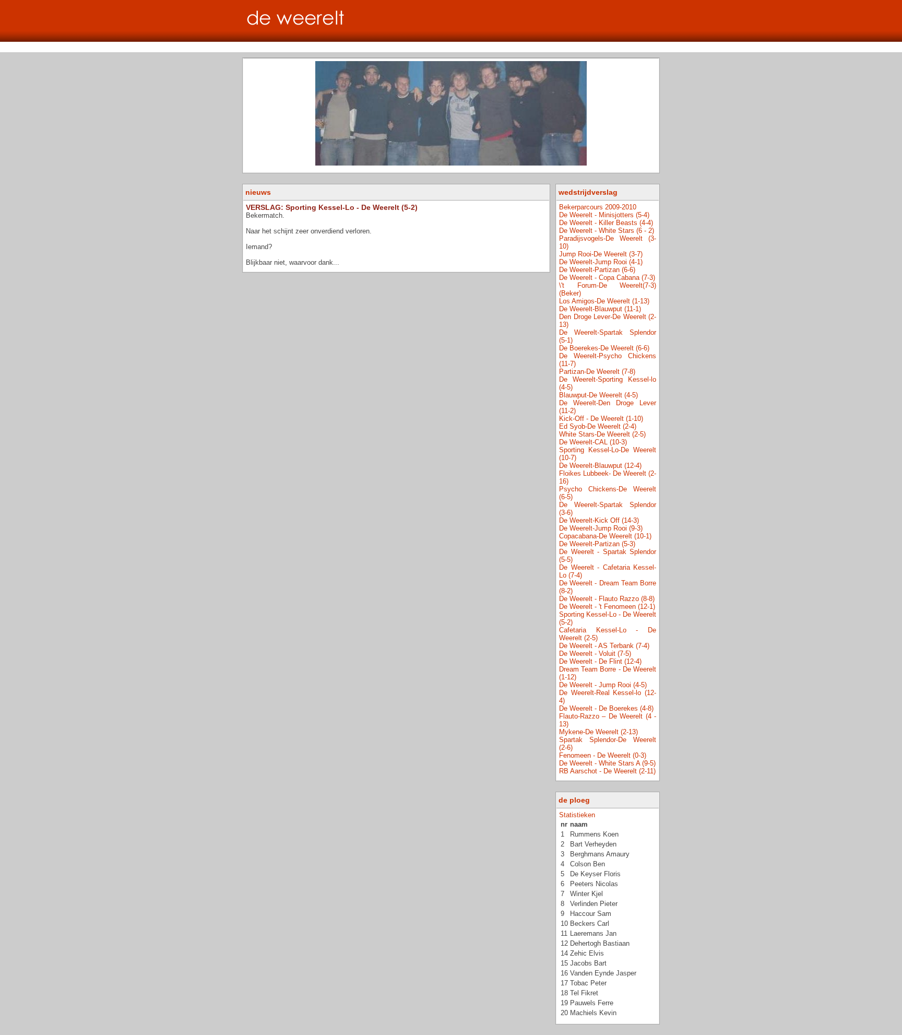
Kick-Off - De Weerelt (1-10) (601, 418)
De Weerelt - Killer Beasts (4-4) (606, 223)
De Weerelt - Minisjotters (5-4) (604, 215)
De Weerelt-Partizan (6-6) (597, 270)
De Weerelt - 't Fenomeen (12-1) (607, 606)
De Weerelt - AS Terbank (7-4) (604, 646)
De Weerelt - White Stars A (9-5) (607, 763)
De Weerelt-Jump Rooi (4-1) (601, 262)
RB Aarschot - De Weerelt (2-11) (607, 771)
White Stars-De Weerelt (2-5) (602, 434)
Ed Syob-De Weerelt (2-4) (597, 426)
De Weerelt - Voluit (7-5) (595, 653)
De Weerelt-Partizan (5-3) (597, 544)
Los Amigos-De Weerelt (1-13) (604, 301)
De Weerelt (451, 21)
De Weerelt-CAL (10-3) (593, 442)
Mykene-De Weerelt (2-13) (598, 732)
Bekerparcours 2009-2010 (597, 207)
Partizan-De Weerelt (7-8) (597, 371)
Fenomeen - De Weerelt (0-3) (602, 755)
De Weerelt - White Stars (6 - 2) (606, 230)
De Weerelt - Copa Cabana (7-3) (607, 277)
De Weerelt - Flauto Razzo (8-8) (607, 599)
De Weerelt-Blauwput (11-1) (600, 309)
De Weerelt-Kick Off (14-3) (599, 520)
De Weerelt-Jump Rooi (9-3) (601, 528)
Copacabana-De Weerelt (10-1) (605, 536)
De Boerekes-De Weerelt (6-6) (604, 348)
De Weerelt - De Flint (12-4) (600, 661)
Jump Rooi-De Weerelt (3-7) (601, 254)
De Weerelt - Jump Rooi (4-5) (603, 685)
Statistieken (577, 815)
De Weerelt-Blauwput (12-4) (600, 465)
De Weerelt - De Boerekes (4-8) (606, 708)
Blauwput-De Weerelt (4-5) (598, 395)
